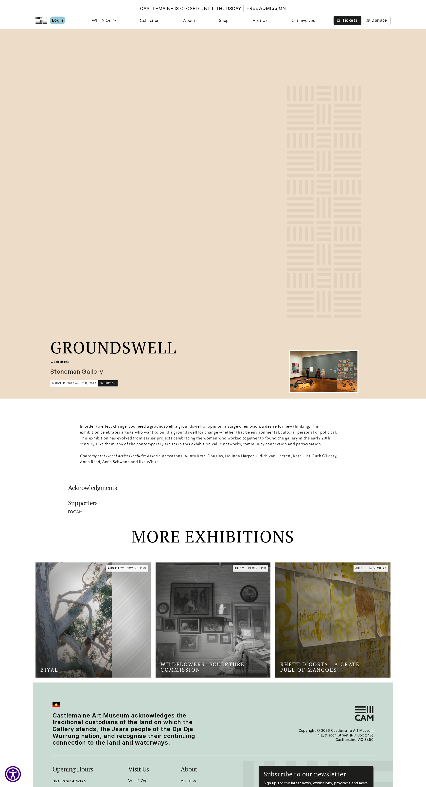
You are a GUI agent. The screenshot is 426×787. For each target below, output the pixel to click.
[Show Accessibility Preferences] (13, 774)
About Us (188, 781)
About (189, 20)
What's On (137, 781)
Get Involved (303, 20)
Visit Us (260, 20)
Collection (149, 20)
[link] (93, 620)
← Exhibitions (59, 362)
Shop (224, 20)
